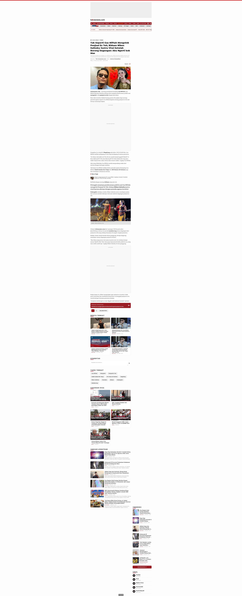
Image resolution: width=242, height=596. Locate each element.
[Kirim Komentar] (129, 363)
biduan (107, 182)
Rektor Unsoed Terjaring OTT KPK (107, 29)
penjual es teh (104, 95)
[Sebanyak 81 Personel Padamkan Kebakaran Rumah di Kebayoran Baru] (97, 465)
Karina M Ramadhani (115, 59)
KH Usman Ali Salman (118, 169)
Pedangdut (93, 192)
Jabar (108, 26)
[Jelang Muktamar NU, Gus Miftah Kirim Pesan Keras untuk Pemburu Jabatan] (121, 323)
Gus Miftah (121, 91)
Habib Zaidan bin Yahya (102, 169)
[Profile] (148, 23)
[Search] (150, 23)
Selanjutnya (103, 310)
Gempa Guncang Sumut (121, 29)
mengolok (93, 95)
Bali (137, 26)
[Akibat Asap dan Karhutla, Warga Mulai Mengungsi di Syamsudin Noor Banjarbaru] (97, 474)
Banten (114, 26)
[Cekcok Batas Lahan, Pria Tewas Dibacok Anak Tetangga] (100, 434)
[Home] (97, 20)
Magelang (107, 152)
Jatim (132, 26)
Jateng (120, 26)
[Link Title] (91, 40)
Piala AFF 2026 (141, 29)
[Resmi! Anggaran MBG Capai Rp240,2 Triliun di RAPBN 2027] (121, 414)
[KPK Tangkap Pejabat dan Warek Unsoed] (121, 395)
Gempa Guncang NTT (132, 29)
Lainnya (148, 26)
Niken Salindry (119, 187)
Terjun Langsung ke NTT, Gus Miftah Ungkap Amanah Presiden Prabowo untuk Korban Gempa (111, 178)
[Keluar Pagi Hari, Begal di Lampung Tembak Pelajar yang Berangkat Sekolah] (100, 414)
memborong (112, 231)
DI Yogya (126, 26)
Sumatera (102, 26)
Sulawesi (142, 26)
